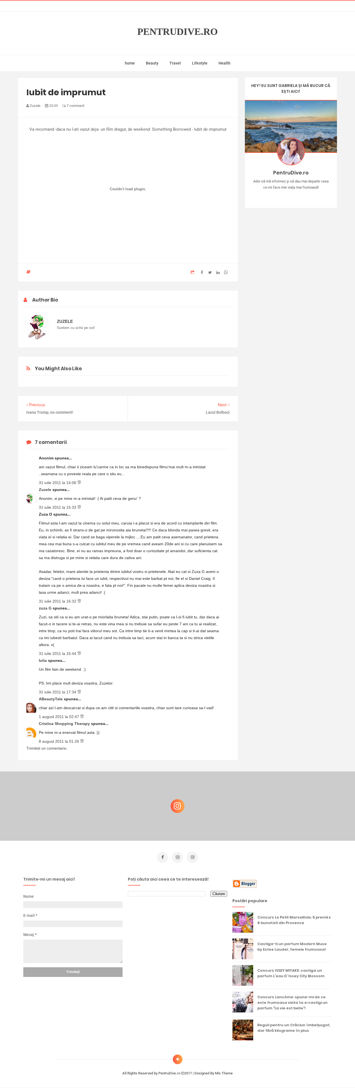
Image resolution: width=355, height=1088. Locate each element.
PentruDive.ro (177, 31)
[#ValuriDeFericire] (290, 196)
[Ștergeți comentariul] (79, 482)
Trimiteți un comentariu (46, 748)
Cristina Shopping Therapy (65, 723)
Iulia (43, 660)
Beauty (152, 63)
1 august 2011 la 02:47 (59, 716)
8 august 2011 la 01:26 (59, 741)
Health (224, 63)
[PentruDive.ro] (298, 196)
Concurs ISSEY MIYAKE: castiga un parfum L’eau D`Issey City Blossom (290, 973)
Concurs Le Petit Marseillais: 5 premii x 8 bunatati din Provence (294, 920)
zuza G (46, 608)
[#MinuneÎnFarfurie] (282, 196)
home (130, 63)
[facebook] (162, 857)
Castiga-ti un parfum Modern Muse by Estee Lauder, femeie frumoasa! (292, 946)
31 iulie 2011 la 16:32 (58, 601)
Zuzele (45, 489)
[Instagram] (274, 196)
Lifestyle (199, 63)
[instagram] (177, 857)
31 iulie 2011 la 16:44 (58, 653)
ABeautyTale (51, 699)
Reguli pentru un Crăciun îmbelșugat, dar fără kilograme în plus (293, 1027)
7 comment (75, 106)
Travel (175, 63)
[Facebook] (306, 196)
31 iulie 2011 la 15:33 (58, 507)
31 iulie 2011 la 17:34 (58, 692)
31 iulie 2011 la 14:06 (58, 482)
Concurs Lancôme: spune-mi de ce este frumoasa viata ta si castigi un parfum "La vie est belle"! (292, 1002)
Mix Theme (224, 1073)
